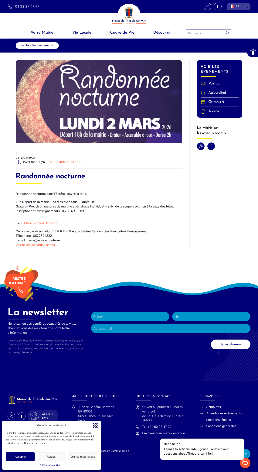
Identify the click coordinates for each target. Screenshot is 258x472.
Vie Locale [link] (81, 33)
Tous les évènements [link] (39, 45)
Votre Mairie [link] (42, 33)
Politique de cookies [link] (49, 465)
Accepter (20, 456)
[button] (95, 425)
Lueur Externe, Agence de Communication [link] (104, 451)
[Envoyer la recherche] (227, 32)
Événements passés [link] (66, 162)
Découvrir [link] (162, 33)
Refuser (51, 456)
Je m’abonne (230, 344)
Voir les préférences (82, 456)
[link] (252, 52)
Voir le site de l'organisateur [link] (35, 245)
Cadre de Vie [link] (122, 33)
